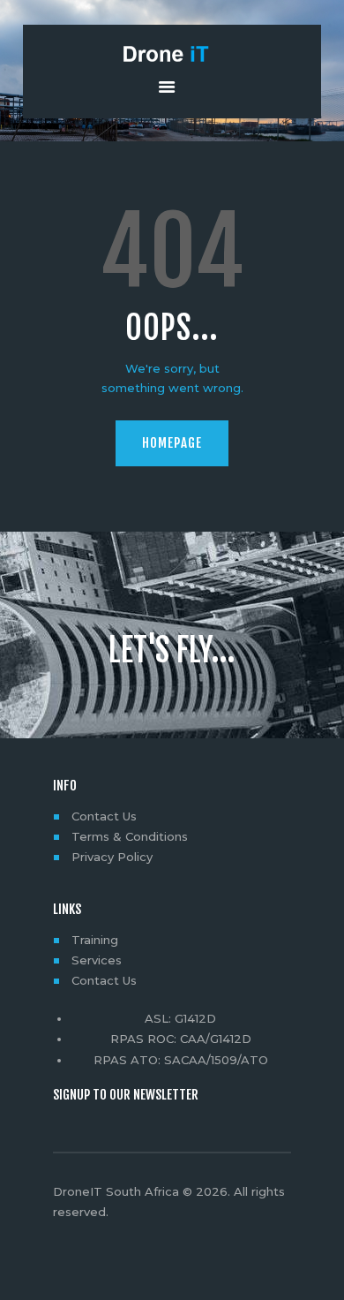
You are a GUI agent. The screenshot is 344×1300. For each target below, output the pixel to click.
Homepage (172, 443)
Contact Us (104, 816)
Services (96, 960)
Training (94, 940)
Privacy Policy (112, 857)
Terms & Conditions (129, 836)
